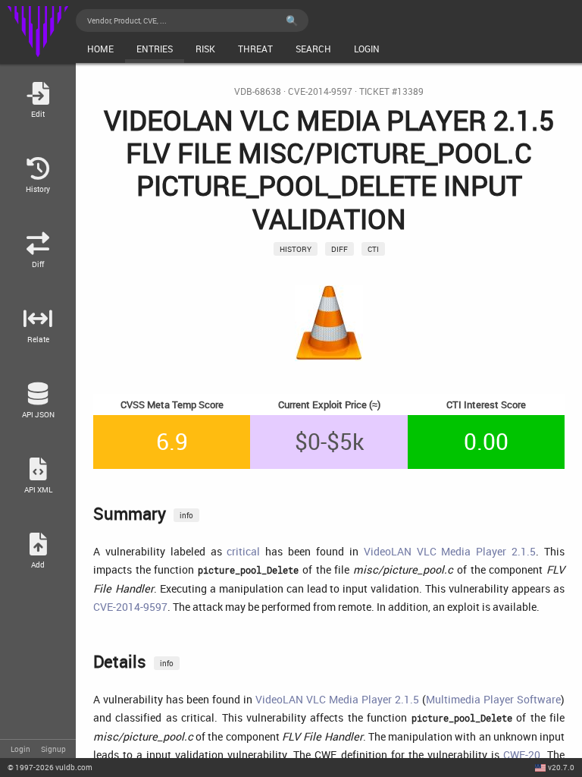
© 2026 (50, 767)
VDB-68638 (257, 91)
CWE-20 (521, 754)
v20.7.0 (561, 767)
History (295, 249)
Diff (339, 249)
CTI (373, 249)
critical (243, 551)
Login (20, 749)
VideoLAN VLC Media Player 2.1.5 (450, 551)
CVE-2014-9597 (320, 91)
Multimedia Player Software (493, 699)
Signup (53, 749)
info (186, 515)
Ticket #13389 (391, 91)
